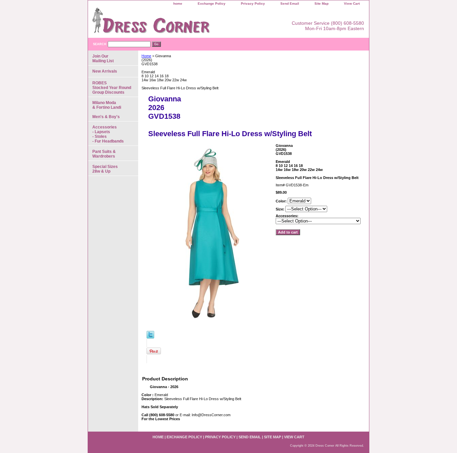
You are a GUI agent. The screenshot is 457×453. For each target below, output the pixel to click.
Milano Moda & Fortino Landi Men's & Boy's (106, 109)
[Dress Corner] (171, 23)
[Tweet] (150, 337)
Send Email (289, 3)
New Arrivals (104, 71)
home (177, 3)
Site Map (321, 3)
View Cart (352, 3)
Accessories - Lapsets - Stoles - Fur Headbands (108, 134)
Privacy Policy (253, 3)
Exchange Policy (211, 3)
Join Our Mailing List (103, 58)
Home (146, 56)
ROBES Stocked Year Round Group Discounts (111, 88)
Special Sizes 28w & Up (105, 169)
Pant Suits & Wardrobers (104, 154)
